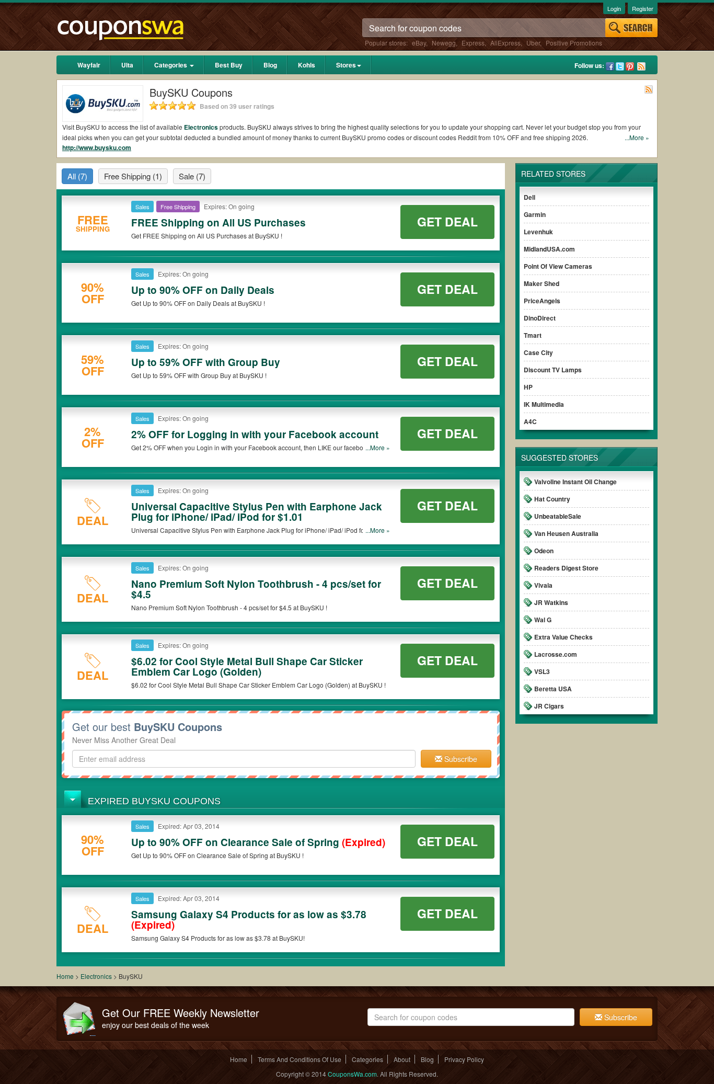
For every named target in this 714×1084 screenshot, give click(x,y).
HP (528, 387)
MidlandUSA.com (549, 249)
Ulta (127, 65)
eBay (419, 42)
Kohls (306, 65)
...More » (637, 137)
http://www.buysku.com (96, 147)
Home (65, 976)
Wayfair (88, 65)
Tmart (533, 335)
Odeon (544, 550)
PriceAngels (542, 300)
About (402, 1059)
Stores (346, 65)
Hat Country (552, 499)
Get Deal (447, 221)
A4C (530, 421)
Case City (538, 352)
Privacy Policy (464, 1059)
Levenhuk (538, 231)
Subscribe (459, 759)
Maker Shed (541, 283)
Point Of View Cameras (558, 266)
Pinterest (630, 66)
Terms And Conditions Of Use (299, 1059)
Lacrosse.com (555, 654)
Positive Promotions (574, 42)
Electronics (201, 127)
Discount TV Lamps (553, 369)
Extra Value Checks (563, 637)
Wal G (542, 619)
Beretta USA (553, 688)
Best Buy (229, 65)
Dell (529, 197)
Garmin (535, 214)
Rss (641, 66)
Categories (171, 65)
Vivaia (543, 585)
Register (642, 8)
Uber (533, 42)
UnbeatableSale (557, 516)
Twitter (620, 66)
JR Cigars (549, 706)
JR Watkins (551, 602)
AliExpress (505, 42)
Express (473, 42)
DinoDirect (540, 318)
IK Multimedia (544, 404)
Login (614, 8)
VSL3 (542, 671)
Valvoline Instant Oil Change (575, 481)
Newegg (444, 42)
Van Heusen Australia (566, 533)
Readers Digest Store (566, 568)
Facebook (610, 66)
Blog (270, 65)
